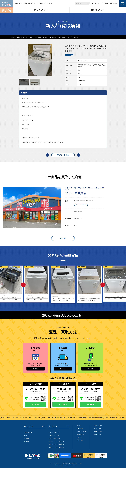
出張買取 (26, 441)
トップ (78, 425)
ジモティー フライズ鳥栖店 (56, 444)
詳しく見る (63, 238)
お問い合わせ (113, 3)
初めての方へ (28, 432)
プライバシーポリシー (55, 463)
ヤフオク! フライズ (54, 435)
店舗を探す (80, 428)
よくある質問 (97, 428)
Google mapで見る (81, 204)
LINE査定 (27, 435)
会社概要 (99, 431)
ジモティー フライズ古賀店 (56, 441)
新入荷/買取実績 (16, 37)
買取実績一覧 (80, 434)
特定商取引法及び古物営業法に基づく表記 (71, 463)
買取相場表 (105, 3)
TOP (7, 37)
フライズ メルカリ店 (54, 438)
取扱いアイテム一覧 (82, 431)
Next (102, 284)
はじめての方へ (96, 3)
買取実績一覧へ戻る (63, 155)
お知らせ (79, 437)
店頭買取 (26, 438)
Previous (23, 284)
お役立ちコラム (98, 425)
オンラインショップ (54, 432)
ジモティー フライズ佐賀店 (56, 447)
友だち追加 (35, 404)
